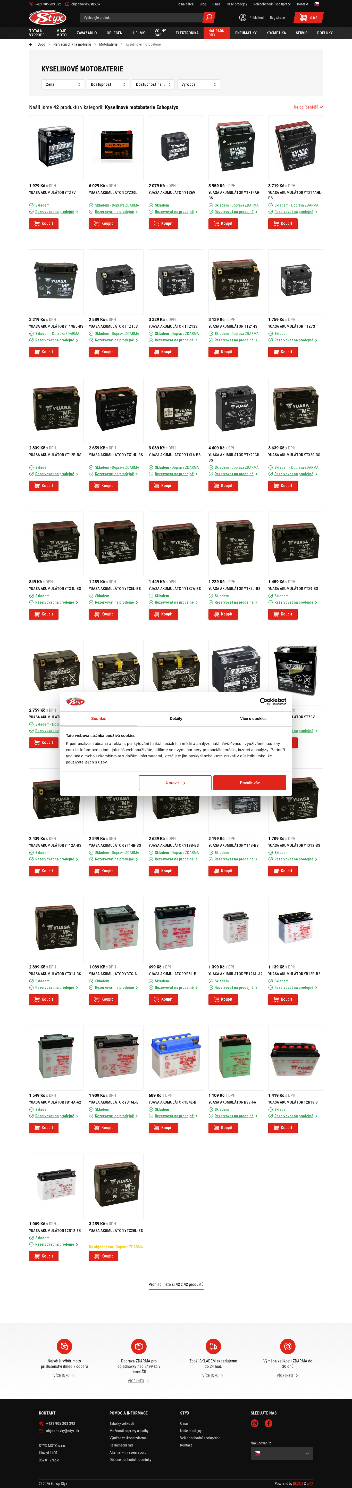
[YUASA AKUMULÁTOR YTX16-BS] (176, 410)
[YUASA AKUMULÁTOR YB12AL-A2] (235, 929)
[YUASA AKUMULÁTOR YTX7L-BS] (235, 544)
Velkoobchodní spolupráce (200, 1438)
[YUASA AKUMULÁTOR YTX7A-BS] (176, 544)
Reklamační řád (121, 1445)
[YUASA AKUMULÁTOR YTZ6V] (176, 148)
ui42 (310, 1483)
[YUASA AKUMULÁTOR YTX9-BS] (295, 544)
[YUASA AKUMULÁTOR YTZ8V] (295, 672)
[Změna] (318, 4)
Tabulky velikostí (122, 1423)
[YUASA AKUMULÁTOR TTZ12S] (176, 282)
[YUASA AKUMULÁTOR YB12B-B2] (295, 929)
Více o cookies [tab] (253, 718)
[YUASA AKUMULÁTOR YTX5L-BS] (116, 544)
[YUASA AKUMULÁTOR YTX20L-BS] (116, 1186)
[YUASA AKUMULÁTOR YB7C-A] (116, 929)
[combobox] (308, 107)
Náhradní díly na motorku (72, 44)
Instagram (254, 1423)
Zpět (32, 44)
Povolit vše (250, 782)
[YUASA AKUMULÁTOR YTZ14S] (56, 672)
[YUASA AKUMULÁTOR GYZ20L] (116, 148)
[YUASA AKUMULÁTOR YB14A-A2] (56, 1058)
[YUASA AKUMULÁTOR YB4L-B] (176, 1058)
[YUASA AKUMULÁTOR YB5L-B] (176, 929)
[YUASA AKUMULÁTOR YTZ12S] (176, 672)
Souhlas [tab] (98, 718)
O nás (184, 1423)
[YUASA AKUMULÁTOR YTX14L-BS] (116, 410)
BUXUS (298, 1483)
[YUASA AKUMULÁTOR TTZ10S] (116, 282)
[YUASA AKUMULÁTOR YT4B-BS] (235, 801)
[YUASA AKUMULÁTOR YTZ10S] (116, 672)
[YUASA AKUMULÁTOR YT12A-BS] (56, 801)
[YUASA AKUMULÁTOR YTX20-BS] (295, 410)
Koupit (47, 223)
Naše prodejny (191, 1430)
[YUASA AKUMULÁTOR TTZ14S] (235, 282)
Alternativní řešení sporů (128, 1452)
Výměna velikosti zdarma (128, 1438)
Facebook (268, 1423)
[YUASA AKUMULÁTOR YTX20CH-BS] (235, 410)
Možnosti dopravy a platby (129, 1430)
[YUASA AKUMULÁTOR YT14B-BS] (116, 801)
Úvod (41, 44)
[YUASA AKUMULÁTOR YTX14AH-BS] (235, 148)
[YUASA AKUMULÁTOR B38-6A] (235, 1058)
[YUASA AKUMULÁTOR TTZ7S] (295, 282)
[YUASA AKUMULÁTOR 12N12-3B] (56, 1186)
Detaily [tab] (176, 718)
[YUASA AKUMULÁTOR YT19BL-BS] (56, 282)
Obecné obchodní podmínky (130, 1459)
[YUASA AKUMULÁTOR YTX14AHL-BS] (295, 148)
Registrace (277, 17)
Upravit (172, 782)
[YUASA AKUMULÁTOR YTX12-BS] (295, 801)
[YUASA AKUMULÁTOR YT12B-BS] (56, 410)
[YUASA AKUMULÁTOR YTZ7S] (235, 672)
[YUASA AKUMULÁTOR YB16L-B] (116, 1058)
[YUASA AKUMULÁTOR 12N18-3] (295, 1058)
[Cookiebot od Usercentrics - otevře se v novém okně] (263, 701)
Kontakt (186, 1445)
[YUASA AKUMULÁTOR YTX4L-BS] (56, 544)
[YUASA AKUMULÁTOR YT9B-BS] (176, 801)
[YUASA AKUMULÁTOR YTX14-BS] (56, 929)
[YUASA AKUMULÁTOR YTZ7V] (56, 148)
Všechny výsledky (209, 17)
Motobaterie (108, 44)
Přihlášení (256, 17)
